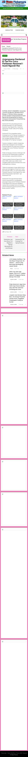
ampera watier (7, 68)
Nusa (11, 268)
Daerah (5, 55)
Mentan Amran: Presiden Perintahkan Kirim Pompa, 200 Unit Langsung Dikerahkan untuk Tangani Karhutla (12, 8)
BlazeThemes (15, 754)
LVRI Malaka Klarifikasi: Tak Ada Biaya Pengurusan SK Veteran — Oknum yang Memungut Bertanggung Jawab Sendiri (17, 262)
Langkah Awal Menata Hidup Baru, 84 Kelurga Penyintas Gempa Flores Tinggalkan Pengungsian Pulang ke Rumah (17, 298)
